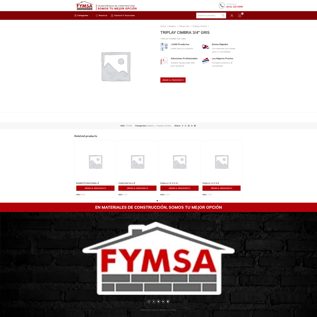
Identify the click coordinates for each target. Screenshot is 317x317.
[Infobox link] (231, 5)
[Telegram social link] (195, 125)
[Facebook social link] (182, 125)
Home (163, 26)
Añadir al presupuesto (173, 80)
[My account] (232, 15)
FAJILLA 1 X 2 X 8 (210, 183)
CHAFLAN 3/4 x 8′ (126, 183)
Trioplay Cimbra (199, 26)
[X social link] (185, 125)
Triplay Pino (184, 26)
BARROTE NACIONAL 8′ (87, 183)
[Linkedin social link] (191, 125)
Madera (172, 26)
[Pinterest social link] (188, 125)
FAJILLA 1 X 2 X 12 (169, 183)
